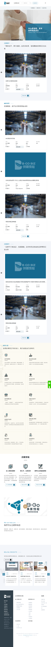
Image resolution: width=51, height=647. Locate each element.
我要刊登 (43, 599)
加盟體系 (30, 602)
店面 (29, 614)
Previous (3, 573)
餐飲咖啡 (30, 604)
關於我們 (6, 600)
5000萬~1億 (19, 627)
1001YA (27, 636)
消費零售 (30, 607)
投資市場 (44, 8)
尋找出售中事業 (39, 484)
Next (48, 573)
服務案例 (43, 609)
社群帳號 (18, 607)
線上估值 (43, 601)
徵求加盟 (30, 621)
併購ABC (38, 8)
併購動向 (33, 8)
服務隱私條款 (6, 614)
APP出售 (18, 609)
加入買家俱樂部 (9, 484)
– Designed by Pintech (27, 635)
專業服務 (30, 609)
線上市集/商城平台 (20, 604)
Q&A (5, 602)
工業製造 (30, 618)
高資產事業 (35, 3)
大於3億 (18, 624)
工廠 (29, 613)
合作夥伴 (6, 604)
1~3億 (17, 626)
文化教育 (30, 611)
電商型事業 (18, 602)
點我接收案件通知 (49, 386)
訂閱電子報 (6, 613)
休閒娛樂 (30, 606)
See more (24, 95)
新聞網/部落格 (19, 606)
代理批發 (30, 616)
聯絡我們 (6, 611)
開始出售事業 (24, 484)
